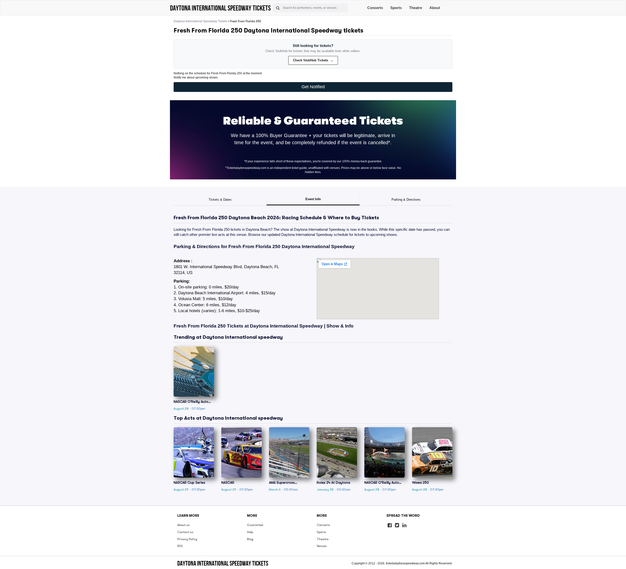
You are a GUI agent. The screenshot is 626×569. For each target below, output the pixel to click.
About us (183, 525)
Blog (250, 539)
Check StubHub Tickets (313, 60)
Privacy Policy (187, 539)
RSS (180, 546)
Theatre (415, 8)
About (434, 8)
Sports (396, 8)
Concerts (375, 8)
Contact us (185, 532)
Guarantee (255, 525)
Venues (322, 546)
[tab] (220, 199)
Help (250, 532)
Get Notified (313, 86)
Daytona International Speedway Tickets (200, 21)
